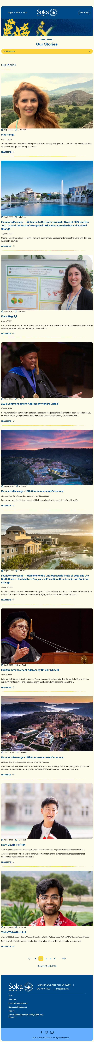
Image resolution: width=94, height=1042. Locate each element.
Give (25, 12)
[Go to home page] (47, 12)
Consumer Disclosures (18, 1007)
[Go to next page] (64, 958)
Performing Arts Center (18, 1003)
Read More (6, 152)
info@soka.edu (62, 989)
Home (42, 39)
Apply (10, 12)
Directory (12, 999)
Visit (18, 12)
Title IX (11, 1011)
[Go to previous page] (30, 958)
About (49, 39)
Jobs (10, 995)
